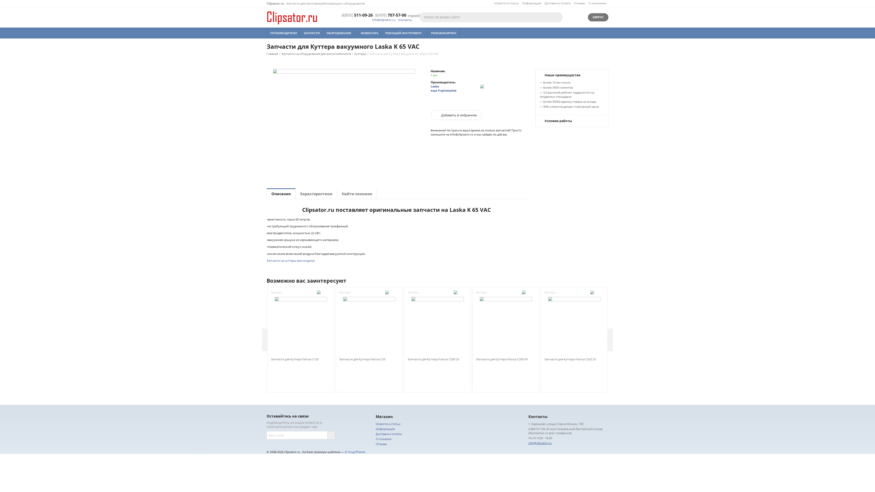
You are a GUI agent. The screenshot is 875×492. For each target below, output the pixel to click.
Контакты (405, 20)
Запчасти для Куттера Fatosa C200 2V (433, 359)
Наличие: (438, 71)
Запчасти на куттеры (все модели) (291, 261)
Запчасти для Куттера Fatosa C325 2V (570, 359)
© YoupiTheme (355, 452)
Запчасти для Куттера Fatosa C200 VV (502, 359)
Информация (531, 3)
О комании (383, 439)
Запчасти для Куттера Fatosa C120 (295, 359)
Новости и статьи (506, 3)
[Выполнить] (331, 435)
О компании (597, 3)
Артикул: (277, 292)
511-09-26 (357, 15)
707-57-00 (390, 15)
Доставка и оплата (558, 3)
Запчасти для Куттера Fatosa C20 (362, 359)
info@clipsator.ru (383, 20)
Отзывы (579, 3)
